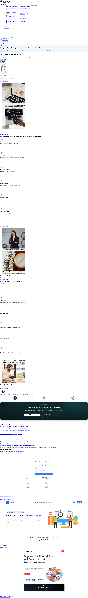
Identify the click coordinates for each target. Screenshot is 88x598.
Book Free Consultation (16, 51)
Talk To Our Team (5, 51)
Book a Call (6, 41)
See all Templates (5, 597)
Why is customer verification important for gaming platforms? (15, 430)
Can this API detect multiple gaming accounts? (11, 434)
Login (3, 41)
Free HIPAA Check (5, 40)
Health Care (4, 4)
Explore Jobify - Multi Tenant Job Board (6, 548)
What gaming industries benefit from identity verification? (14, 441)
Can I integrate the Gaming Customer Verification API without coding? (17, 437)
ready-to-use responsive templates (19, 451)
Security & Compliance (5, 38)
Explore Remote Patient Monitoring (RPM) (6, 499)
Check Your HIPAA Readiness (49, 414)
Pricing (3, 39)
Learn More (4, 134)
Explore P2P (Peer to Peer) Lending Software (7, 596)
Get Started (4, 81)
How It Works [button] (4, 26)
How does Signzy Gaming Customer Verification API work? (14, 426)
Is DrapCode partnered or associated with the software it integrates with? (17, 445)
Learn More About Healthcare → (34, 5)
